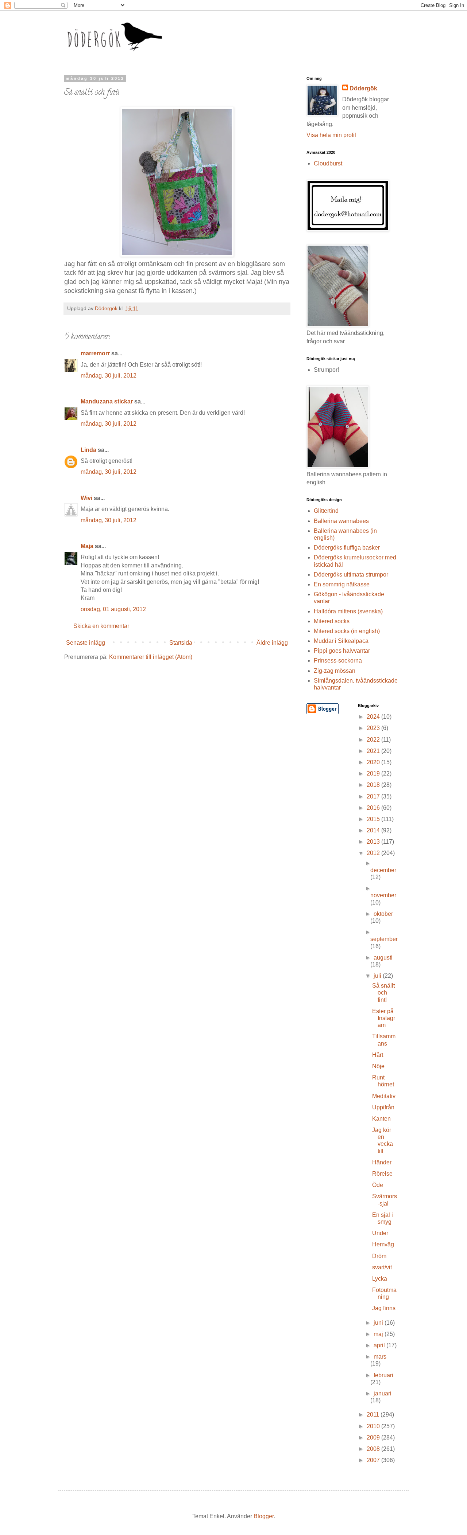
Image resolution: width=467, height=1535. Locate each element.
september (384, 939)
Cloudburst (328, 163)
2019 (374, 773)
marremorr (95, 353)
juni (379, 1323)
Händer (381, 1162)
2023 (374, 728)
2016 (374, 808)
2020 (374, 762)
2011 (374, 1414)
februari (383, 1375)
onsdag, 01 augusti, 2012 (113, 609)
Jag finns (383, 1308)
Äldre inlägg (272, 643)
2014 (374, 830)
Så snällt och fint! (383, 993)
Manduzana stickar (107, 401)
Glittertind (326, 511)
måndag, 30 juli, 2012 (108, 375)
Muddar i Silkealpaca (341, 641)
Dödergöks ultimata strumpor (351, 574)
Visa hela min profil (331, 135)
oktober (383, 914)
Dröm (379, 1256)
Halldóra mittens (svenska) (348, 611)
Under (380, 1233)
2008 (374, 1449)
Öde (377, 1185)
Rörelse (382, 1174)
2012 (374, 853)
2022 (374, 740)
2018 (374, 785)
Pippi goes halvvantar (342, 651)
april (380, 1345)
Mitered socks (332, 621)
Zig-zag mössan (334, 671)
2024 (374, 717)
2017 (374, 796)
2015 (374, 819)
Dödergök (363, 88)
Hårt (377, 1055)
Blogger (264, 1516)
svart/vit (382, 1267)
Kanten (381, 1119)
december (383, 870)
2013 (374, 842)
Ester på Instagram (383, 1018)
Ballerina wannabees (341, 521)
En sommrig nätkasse (342, 584)
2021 (374, 751)
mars (380, 1357)
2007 (374, 1460)
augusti (383, 957)
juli (378, 976)
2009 (374, 1437)
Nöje (378, 1066)
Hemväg (383, 1244)
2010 (374, 1426)
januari (382, 1393)
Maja (87, 546)
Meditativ (383, 1096)
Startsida (180, 643)
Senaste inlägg (85, 643)
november (383, 895)
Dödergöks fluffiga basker (347, 547)
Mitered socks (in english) (347, 631)
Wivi (86, 498)
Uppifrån (383, 1107)
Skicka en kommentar (101, 626)
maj (379, 1334)
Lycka (379, 1279)
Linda (88, 450)
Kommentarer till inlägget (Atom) (150, 657)
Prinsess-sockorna (338, 660)
